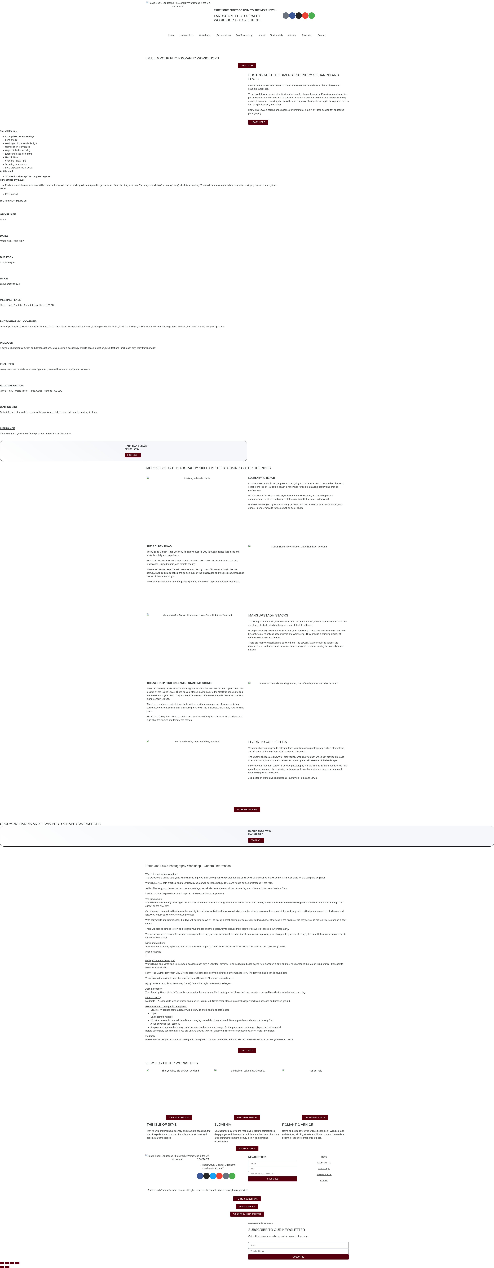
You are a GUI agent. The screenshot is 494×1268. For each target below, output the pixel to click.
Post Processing (244, 35)
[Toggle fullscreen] (7, 1263)
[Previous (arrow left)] (2, 1267)
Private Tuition (324, 1174)
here (285, 973)
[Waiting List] (3, 401)
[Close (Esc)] (17, 1263)
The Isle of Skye (162, 1124)
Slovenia (222, 1124)
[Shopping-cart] (311, 15)
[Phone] (226, 1176)
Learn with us (186, 35)
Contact (322, 35)
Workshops (204, 35)
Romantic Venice (297, 1125)
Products (306, 35)
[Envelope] (305, 15)
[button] (247, 874)
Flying (148, 983)
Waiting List (8, 406)
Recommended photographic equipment (166, 1006)
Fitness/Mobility (153, 997)
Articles (292, 35)
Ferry (148, 973)
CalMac (161, 973)
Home (171, 35)
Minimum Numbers (155, 943)
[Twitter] (213, 1176)
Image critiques (153, 951)
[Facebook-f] (292, 15)
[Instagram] (298, 15)
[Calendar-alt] (286, 15)
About (262, 35)
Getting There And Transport (160, 960)
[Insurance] (3, 422)
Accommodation (12, 385)
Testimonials (276, 35)
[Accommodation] (3, 380)
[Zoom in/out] (2, 1263)
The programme (153, 899)
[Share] (12, 1263)
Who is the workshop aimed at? (161, 874)
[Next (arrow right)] (7, 1267)
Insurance (7, 428)
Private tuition (224, 35)
